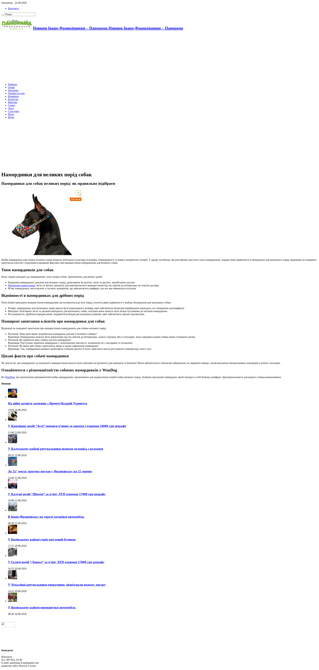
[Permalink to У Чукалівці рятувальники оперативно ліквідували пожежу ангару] (12, 578)
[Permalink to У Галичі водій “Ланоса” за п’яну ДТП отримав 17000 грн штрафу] (12, 555)
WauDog (10, 377)
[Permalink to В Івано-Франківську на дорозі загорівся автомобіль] (12, 510)
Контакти (13, 8)
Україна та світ (16, 93)
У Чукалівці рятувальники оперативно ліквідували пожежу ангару (57, 584)
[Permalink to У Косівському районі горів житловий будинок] (12, 533)
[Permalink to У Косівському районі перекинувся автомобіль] (12, 601)
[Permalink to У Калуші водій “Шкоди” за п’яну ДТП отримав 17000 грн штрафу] (12, 487)
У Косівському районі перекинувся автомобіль (42, 607)
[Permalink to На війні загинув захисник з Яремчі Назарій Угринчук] (12, 396)
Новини (12, 84)
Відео (11, 117)
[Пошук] (2, 15)
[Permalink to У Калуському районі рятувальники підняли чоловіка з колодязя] (12, 442)
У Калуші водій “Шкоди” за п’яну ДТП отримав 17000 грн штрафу (57, 494)
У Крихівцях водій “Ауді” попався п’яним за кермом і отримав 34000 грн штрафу (67, 426)
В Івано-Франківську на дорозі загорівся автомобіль (46, 516)
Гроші (11, 87)
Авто (11, 108)
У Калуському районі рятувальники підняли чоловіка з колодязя (55, 448)
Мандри (12, 102)
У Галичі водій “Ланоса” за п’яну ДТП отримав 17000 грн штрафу (56, 562)
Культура (13, 99)
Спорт (11, 105)
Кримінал (13, 96)
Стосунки (13, 111)
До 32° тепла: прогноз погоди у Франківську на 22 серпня (50, 471)
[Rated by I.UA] (8, 626)
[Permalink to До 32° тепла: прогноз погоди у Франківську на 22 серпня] (12, 465)
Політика (13, 90)
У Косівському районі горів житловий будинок (42, 539)
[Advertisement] (101, 57)
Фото (11, 114)
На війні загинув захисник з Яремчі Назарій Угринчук (47, 403)
